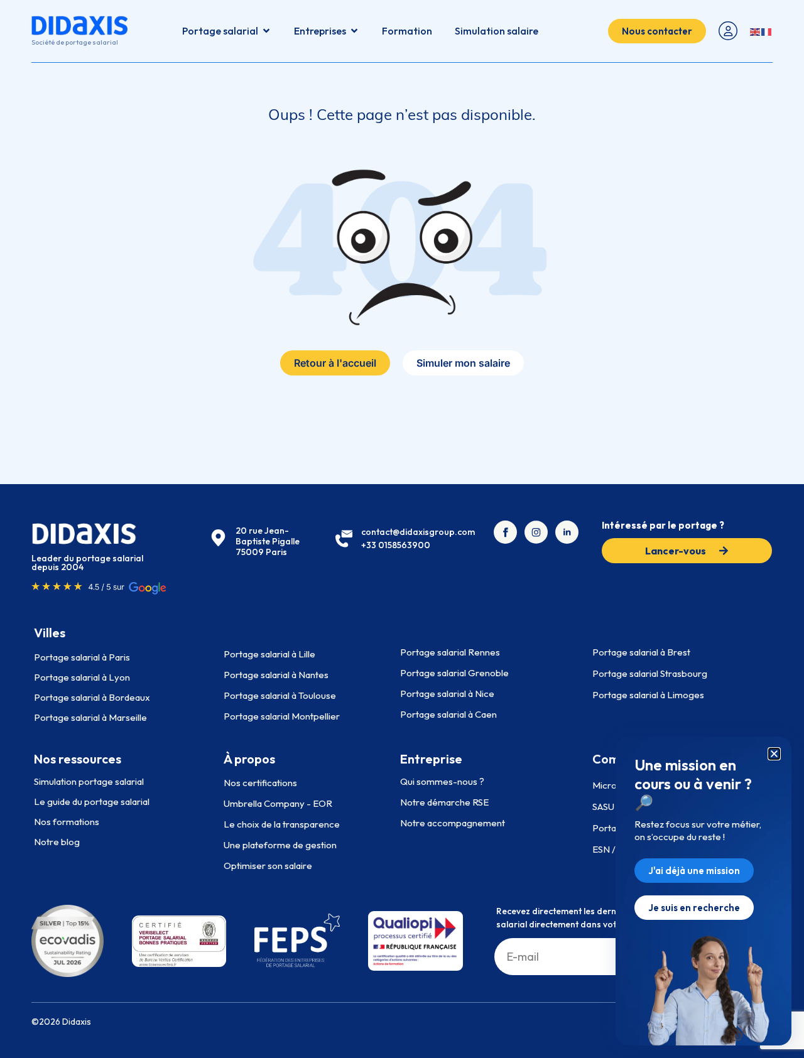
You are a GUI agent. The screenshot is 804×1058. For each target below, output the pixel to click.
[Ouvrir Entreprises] (354, 30)
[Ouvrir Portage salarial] (266, 30)
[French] (767, 30)
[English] (755, 30)
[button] (774, 753)
